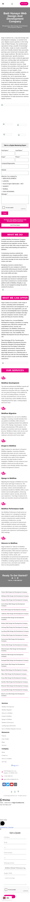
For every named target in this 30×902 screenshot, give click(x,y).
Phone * (17, 157)
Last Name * (19, 150)
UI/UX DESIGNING (8, 191)
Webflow (5, 189)
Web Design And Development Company (14, 592)
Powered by (6, 827)
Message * (4, 194)
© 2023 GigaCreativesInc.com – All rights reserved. (15, 795)
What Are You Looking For (9, 176)
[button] (3, 3)
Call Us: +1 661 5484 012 (15, 580)
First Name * (5, 150)
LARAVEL (6, 181)
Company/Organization (8, 163)
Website (3, 170)
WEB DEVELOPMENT (9, 178)
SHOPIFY (6, 186)
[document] (15, 865)
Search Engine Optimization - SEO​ (13, 183)
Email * (3, 157)
